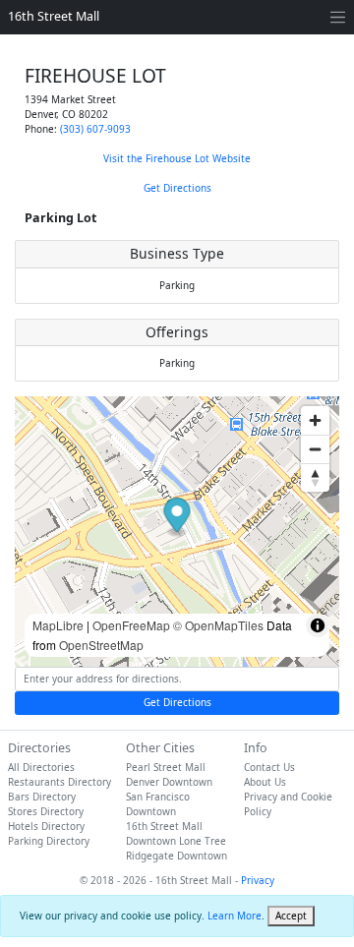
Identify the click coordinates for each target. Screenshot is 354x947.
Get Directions (177, 188)
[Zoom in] (315, 420)
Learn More (234, 915)
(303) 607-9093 (95, 129)
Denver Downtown (169, 782)
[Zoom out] (315, 449)
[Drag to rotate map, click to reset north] (315, 477)
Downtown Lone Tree (176, 841)
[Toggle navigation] (337, 17)
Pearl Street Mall (166, 767)
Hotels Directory (46, 826)
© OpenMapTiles (218, 625)
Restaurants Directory (59, 782)
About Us (265, 782)
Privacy (257, 880)
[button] (177, 518)
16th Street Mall (53, 16)
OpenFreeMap (131, 625)
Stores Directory (46, 811)
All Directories (41, 767)
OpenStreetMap (101, 644)
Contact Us (269, 767)
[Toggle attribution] (317, 625)
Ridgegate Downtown (176, 855)
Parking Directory (48, 841)
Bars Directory (42, 796)
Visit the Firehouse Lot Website (177, 158)
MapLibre (58, 625)
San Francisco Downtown (158, 804)
